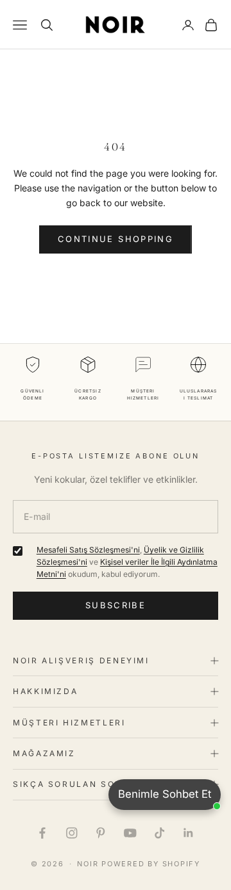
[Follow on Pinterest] (101, 833)
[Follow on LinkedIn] (189, 833)
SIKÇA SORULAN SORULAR (81, 784)
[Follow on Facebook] (42, 833)
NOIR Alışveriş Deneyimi (81, 660)
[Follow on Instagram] (72, 833)
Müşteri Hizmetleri (69, 722)
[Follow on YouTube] (130, 833)
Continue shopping (115, 239)
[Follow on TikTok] (160, 833)
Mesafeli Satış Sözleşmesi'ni (88, 549)
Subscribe (115, 605)
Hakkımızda (45, 691)
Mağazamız (44, 753)
